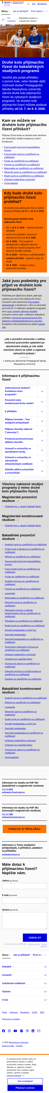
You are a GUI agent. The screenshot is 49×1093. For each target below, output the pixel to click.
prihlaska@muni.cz (11, 854)
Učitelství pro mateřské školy (18, 659)
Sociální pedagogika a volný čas (20, 630)
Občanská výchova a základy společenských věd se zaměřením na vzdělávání (22, 613)
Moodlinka (24, 1012)
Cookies (19, 1046)
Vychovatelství (11, 183)
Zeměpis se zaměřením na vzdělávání (23, 679)
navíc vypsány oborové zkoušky (22, 311)
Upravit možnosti (14, 1075)
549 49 (7, 789)
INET (42, 1012)
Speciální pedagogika (15, 635)
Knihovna (14, 1012)
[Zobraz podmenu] (43, 967)
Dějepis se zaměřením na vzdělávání (22, 557)
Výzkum (6, 991)
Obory (4, 11)
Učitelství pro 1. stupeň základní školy (23, 506)
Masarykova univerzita (18, 1042)
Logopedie (10, 593)
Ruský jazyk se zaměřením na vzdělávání (24, 176)
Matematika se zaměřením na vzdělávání (23, 168)
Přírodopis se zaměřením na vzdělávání (24, 621)
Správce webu (8, 1046)
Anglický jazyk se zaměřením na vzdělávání (26, 544)
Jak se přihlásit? (20, 11)
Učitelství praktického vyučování (20, 654)
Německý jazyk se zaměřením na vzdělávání (25, 172)
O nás (5, 1000)
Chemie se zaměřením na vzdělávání (23, 589)
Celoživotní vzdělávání (13, 983)
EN (33, 4)
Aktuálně (6, 967)
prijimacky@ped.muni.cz (13, 792)
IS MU (34, 1012)
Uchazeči (7, 975)
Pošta (4, 1012)
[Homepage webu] (13, 3)
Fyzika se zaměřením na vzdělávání (22, 577)
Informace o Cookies (11, 1019)
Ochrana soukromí (33, 944)
